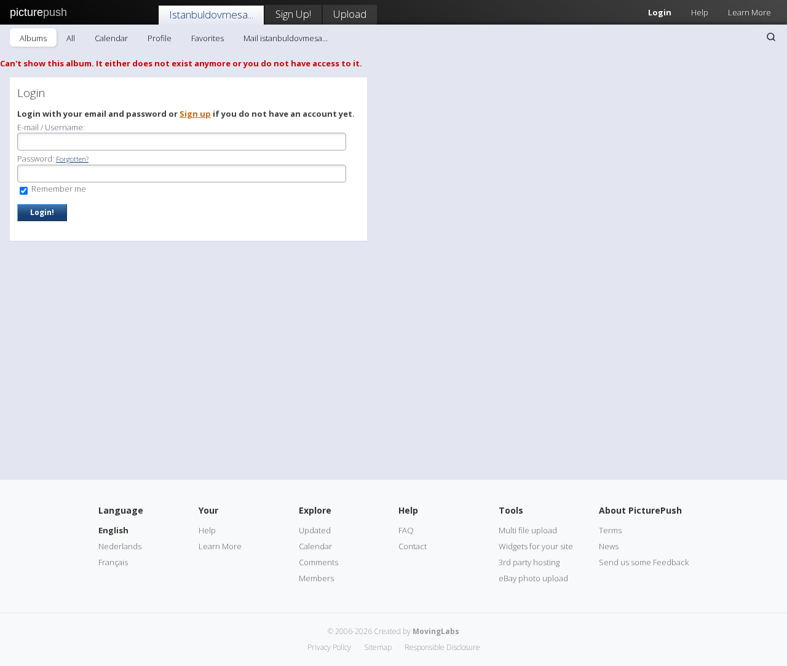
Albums (33, 38)
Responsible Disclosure (442, 647)
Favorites (207, 38)
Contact (412, 546)
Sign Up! (293, 14)
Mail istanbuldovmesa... (285, 38)
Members (316, 578)
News (609, 546)
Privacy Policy (329, 647)
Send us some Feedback (644, 562)
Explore (315, 510)
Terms (610, 530)
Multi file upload (528, 530)
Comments (318, 562)
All (70, 38)
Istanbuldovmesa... (211, 14)
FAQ (406, 530)
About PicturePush (640, 510)
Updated (315, 530)
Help (699, 12)
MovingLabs (436, 631)
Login (659, 12)
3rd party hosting (529, 562)
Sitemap (378, 647)
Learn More (749, 12)
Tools (511, 510)
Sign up (195, 113)
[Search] (771, 37)
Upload (349, 14)
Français (113, 562)
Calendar (111, 38)
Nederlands (119, 546)
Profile (160, 38)
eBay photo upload (533, 578)
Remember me (58, 188)
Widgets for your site (536, 546)
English (113, 530)
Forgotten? (72, 158)
